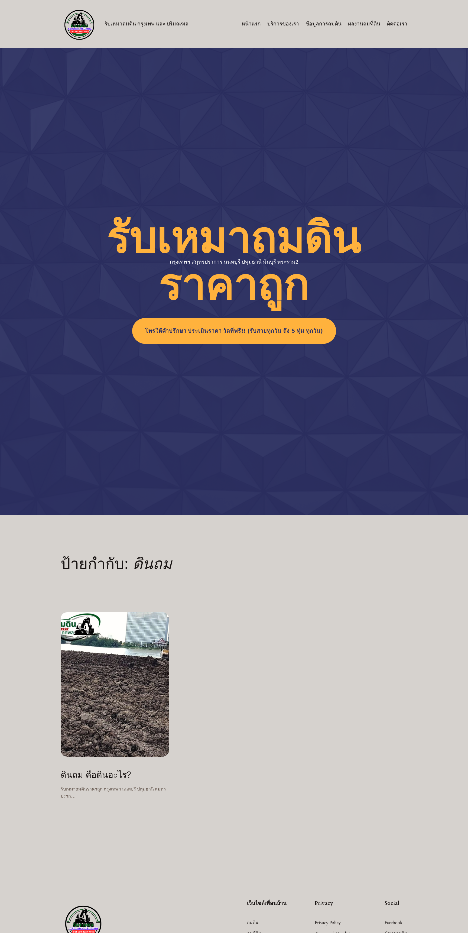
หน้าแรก (251, 23)
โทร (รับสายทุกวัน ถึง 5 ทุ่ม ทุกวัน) (234, 331)
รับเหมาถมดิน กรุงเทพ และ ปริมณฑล (146, 23)
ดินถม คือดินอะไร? (96, 775)
